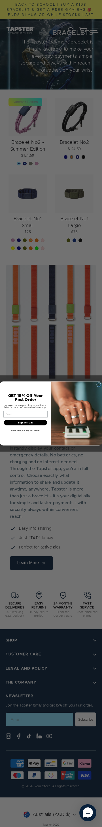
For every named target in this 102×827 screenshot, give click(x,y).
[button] (87, 812)
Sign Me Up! (25, 423)
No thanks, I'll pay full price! (25, 430)
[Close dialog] (99, 385)
